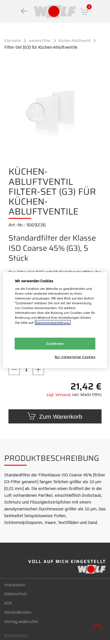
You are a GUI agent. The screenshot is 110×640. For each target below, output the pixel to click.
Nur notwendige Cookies (75, 356)
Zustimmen (55, 343)
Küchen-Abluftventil (75, 40)
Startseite (12, 40)
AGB (8, 602)
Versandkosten (17, 612)
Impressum (14, 584)
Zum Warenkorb (60, 416)
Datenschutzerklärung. (53, 322)
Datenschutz (15, 593)
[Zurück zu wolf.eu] (24, 11)
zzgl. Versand (58, 395)
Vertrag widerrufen (21, 621)
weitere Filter (40, 40)
